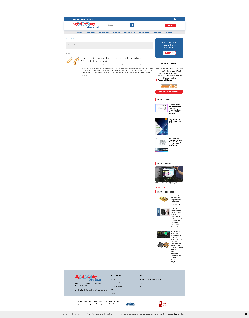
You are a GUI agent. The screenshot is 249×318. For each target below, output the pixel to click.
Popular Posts (163, 99)
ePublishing (112, 304)
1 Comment (84, 66)
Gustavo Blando (136, 64)
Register (142, 283)
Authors (73, 39)
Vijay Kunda (71, 45)
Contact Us (114, 279)
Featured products (166, 191)
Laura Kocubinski (115, 64)
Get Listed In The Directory (169, 92)
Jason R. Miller (128, 64)
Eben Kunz (92, 64)
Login (174, 19)
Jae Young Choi (100, 64)
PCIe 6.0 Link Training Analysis (166, 183)
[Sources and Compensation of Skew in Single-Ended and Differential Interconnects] (72, 60)
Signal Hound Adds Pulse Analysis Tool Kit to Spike (176, 234)
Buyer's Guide (169, 63)
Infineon (175, 260)
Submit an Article (117, 286)
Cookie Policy (179, 314)
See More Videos (162, 187)
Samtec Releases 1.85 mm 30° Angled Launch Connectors (177, 198)
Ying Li (122, 64)
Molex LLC (176, 227)
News (79, 32)
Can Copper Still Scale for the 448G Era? (175, 121)
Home (68, 39)
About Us (114, 293)
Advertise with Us (117, 283)
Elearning (103, 32)
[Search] (132, 25)
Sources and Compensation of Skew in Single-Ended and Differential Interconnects (111, 59)
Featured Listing (165, 80)
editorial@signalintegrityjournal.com (93, 290)
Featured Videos (164, 163)
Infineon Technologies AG (176, 262)
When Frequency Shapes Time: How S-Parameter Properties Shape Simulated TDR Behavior (176, 109)
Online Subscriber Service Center (150, 279)
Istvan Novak (146, 64)
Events (116, 32)
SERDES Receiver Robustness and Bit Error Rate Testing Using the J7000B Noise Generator (175, 142)
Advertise (157, 32)
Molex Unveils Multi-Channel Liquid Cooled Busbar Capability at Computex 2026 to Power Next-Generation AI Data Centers (176, 216)
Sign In (142, 286)
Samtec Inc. (176, 204)
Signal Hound (177, 240)
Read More (84, 75)
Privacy (113, 290)
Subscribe (170, 26)
